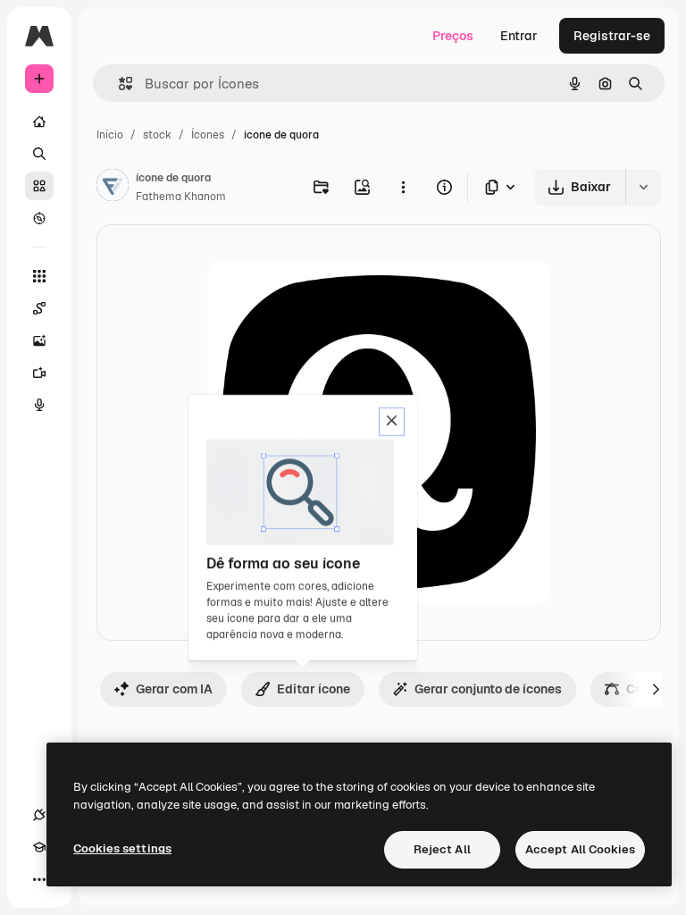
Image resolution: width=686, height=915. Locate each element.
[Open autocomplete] (118, 83)
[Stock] (39, 186)
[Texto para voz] (39, 404)
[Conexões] (39, 815)
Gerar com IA (174, 689)
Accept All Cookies (580, 849)
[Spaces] (39, 308)
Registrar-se (611, 36)
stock (157, 135)
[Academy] (39, 847)
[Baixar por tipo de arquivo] (501, 187)
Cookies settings (122, 848)
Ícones (207, 135)
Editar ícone (313, 689)
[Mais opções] (403, 187)
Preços (452, 36)
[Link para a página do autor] (112, 187)
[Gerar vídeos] (39, 372)
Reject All (442, 849)
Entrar (519, 36)
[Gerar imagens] (39, 340)
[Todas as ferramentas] (39, 276)
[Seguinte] (656, 689)
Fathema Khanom (181, 196)
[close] (391, 422)
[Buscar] (39, 153)
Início (109, 135)
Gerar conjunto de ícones (488, 689)
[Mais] (39, 879)
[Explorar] (39, 218)
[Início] (39, 121)
